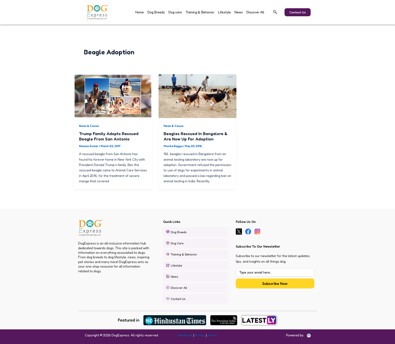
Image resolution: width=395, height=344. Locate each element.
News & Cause (89, 126)
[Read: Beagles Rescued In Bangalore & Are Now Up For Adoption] (198, 96)
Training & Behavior (200, 12)
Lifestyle (224, 12)
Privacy (200, 335)
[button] (275, 12)
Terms (212, 335)
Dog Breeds (156, 12)
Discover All (255, 12)
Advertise (185, 335)
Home (139, 12)
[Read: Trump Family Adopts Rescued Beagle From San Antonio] (113, 96)
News (239, 12)
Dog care (175, 12)
